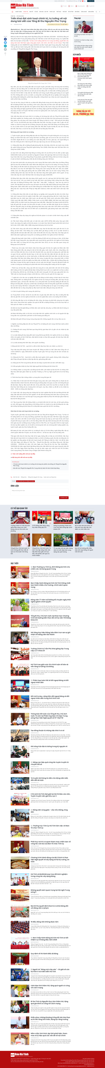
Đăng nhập (91, 1)
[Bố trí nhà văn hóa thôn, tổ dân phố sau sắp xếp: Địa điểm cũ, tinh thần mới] (84, 517)
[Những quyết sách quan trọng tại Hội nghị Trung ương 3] (20, 895)
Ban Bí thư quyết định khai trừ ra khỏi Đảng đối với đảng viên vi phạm (49, 907)
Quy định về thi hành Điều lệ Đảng (44, 954)
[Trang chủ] (12, 11)
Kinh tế (31, 11)
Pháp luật (52, 11)
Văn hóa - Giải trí (43, 11)
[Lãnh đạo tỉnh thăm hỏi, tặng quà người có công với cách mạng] (20, 991)
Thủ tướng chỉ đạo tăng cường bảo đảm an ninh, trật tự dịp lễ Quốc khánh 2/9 (83, 47)
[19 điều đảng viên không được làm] (20, 927)
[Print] (5, 49)
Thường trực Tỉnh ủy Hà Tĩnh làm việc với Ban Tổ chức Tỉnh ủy (50, 827)
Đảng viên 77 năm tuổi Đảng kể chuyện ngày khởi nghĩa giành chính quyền (51, 601)
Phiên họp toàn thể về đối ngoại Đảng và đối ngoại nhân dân (49, 681)
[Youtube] (82, 1)
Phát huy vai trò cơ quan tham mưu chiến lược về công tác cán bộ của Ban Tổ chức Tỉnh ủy (51, 843)
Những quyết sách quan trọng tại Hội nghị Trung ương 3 (50, 891)
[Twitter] (5, 42)
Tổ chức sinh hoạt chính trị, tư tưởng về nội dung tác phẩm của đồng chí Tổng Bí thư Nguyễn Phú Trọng (40, 465)
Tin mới (64, 6)
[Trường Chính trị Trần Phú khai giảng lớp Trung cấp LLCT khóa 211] (20, 654)
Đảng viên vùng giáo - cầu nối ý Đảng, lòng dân (49, 811)
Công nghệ (84, 11)
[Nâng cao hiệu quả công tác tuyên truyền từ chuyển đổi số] (20, 767)
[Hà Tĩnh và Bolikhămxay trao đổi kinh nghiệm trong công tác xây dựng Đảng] (20, 879)
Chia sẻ (5, 36)
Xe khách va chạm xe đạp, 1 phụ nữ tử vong (83, 40)
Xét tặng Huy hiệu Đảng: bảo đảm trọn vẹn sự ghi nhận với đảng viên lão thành (85, 86)
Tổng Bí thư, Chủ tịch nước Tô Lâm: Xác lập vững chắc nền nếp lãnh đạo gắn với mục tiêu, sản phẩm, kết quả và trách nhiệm (41, 551)
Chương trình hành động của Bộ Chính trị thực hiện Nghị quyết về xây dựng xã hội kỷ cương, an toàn (50, 860)
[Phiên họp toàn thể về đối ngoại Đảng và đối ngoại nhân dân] (20, 685)
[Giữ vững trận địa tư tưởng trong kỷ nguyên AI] (20, 751)
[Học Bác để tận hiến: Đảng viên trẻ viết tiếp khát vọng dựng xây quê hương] (63, 540)
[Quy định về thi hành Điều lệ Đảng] (20, 959)
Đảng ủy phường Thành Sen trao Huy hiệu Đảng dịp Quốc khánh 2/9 (63, 527)
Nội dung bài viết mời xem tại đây (22, 457)
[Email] (5, 46)
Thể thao (58, 11)
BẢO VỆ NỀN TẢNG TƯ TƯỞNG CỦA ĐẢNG (25, 481)
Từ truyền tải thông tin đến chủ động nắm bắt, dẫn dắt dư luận (85, 94)
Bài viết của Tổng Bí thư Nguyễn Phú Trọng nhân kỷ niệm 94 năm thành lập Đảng (36, 468)
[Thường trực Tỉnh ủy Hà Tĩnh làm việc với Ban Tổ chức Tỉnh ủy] (20, 831)
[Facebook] (78, 1)
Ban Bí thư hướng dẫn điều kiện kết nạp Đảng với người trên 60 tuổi (84, 550)
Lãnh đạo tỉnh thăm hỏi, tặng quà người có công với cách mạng (50, 987)
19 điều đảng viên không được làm (44, 922)
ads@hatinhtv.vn (90, 1066)
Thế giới (65, 11)
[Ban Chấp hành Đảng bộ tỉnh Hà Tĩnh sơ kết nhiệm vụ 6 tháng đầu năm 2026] (20, 943)
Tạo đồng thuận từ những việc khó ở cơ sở (47, 731)
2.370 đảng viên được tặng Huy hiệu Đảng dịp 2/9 (84, 68)
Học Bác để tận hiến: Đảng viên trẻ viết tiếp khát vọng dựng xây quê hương (63, 550)
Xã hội (36, 11)
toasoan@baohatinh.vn (89, 1064)
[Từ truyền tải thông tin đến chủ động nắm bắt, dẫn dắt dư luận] (20, 783)
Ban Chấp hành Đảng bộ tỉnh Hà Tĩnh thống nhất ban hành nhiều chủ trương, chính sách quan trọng (85, 77)
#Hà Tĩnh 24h (16, 477)
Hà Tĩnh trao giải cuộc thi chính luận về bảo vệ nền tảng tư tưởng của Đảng (49, 666)
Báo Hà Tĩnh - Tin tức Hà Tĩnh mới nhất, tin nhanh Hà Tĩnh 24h (25, 6)
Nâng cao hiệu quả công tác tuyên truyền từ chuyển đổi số (50, 763)
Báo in (72, 6)
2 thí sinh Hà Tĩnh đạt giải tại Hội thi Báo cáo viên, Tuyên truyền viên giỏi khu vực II (85, 102)
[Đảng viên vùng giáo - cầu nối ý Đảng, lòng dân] (20, 815)
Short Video (18, 11)
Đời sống (77, 11)
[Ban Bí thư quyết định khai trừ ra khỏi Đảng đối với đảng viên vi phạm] (20, 911)
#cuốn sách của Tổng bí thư (50, 477)
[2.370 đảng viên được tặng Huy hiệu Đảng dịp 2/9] (41, 517)
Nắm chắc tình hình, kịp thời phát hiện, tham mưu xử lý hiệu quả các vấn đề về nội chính (49, 1035)
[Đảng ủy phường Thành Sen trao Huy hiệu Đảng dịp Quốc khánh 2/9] (63, 517)
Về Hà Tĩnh (70, 11)
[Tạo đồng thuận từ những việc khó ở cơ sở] (20, 736)
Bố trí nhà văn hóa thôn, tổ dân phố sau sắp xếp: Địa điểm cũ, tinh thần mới (83, 527)
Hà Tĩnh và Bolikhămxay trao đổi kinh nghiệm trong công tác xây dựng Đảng (49, 875)
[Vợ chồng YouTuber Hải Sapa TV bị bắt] (83, 27)
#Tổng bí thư (23, 477)
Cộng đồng (91, 11)
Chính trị (25, 11)
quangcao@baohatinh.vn (80, 1066)
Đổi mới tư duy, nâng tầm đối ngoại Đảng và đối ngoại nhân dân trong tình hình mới (50, 697)
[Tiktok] (80, 1)
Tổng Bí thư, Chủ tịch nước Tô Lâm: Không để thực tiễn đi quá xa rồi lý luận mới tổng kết (20, 550)
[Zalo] (84, 1)
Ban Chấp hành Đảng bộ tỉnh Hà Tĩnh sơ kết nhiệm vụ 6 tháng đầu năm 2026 (49, 939)
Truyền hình (91, 6)
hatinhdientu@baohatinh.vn (87, 1063)
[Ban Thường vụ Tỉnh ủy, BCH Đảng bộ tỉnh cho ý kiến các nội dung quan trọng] (20, 572)
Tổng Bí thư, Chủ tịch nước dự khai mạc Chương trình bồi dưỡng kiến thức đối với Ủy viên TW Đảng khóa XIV (51, 618)
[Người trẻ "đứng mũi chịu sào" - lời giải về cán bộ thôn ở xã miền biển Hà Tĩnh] (20, 975)
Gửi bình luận (63, 497)
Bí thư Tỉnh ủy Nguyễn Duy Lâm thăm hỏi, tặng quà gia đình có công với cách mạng (49, 1003)
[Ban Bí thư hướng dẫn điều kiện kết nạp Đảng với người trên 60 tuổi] (84, 540)
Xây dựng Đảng (20, 16)
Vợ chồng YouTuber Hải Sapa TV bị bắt (83, 35)
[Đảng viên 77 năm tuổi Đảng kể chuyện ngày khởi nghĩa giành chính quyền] (20, 605)
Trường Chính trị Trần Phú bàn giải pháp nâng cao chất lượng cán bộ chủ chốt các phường (20, 528)
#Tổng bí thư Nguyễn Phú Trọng (35, 477)
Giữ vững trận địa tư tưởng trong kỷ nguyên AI (49, 746)
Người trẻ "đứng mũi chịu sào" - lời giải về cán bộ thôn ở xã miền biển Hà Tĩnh (50, 971)
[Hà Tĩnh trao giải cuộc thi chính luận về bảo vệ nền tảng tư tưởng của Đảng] (20, 670)
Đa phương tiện (81, 6)
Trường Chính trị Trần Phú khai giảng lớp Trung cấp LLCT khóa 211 (50, 650)
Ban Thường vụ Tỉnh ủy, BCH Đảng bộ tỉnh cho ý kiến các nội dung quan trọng (50, 568)
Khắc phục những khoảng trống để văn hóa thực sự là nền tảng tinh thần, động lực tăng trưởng (50, 1018)
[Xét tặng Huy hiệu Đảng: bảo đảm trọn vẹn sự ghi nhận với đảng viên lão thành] (20, 638)
